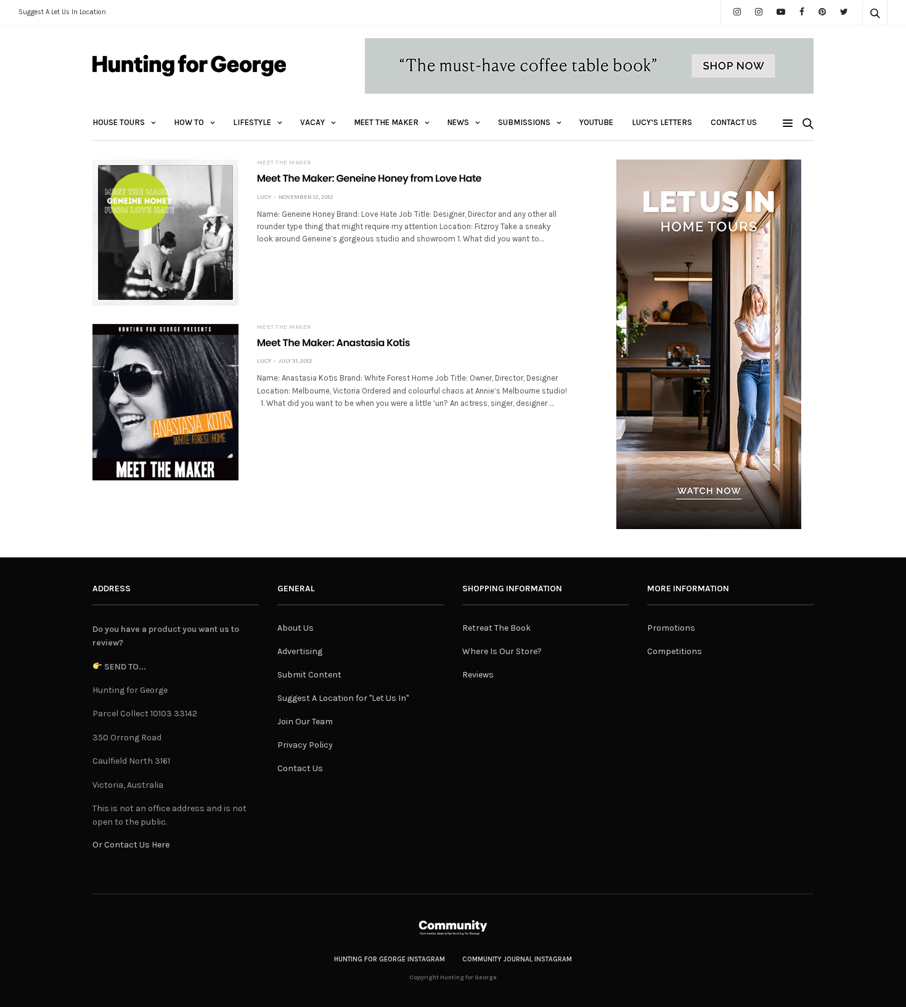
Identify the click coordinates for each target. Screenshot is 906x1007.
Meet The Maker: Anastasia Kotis (333, 343)
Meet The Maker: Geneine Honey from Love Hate (369, 178)
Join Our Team (305, 721)
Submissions (524, 122)
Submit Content (309, 674)
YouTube (596, 122)
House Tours (118, 122)
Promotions (671, 628)
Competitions (674, 651)
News (458, 122)
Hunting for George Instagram (389, 959)
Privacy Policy (305, 745)
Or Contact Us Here (130, 844)
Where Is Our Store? (502, 651)
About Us (295, 628)
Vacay (312, 122)
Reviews (478, 674)
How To (189, 122)
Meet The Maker (386, 122)
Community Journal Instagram (517, 959)
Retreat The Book (496, 628)
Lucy (264, 197)
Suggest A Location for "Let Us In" (343, 698)
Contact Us (734, 122)
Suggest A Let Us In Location (62, 12)
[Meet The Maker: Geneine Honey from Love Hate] (165, 232)
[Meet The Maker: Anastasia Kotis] (165, 402)
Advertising (299, 651)
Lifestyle (252, 122)
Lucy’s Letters (662, 122)
